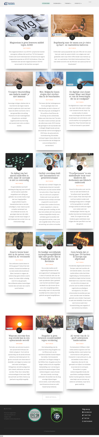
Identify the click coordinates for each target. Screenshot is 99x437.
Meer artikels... (51, 397)
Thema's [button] (67, 3)
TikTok (86, 418)
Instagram (87, 421)
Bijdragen (57, 3)
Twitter (87, 415)
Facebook (88, 412)
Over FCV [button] (78, 3)
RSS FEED (8, 408)
